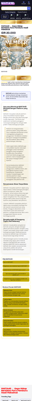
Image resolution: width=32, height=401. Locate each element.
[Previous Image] (1, 51)
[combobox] (14, 8)
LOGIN (8, 22)
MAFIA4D (4, 82)
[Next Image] (30, 51)
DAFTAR (24, 22)
